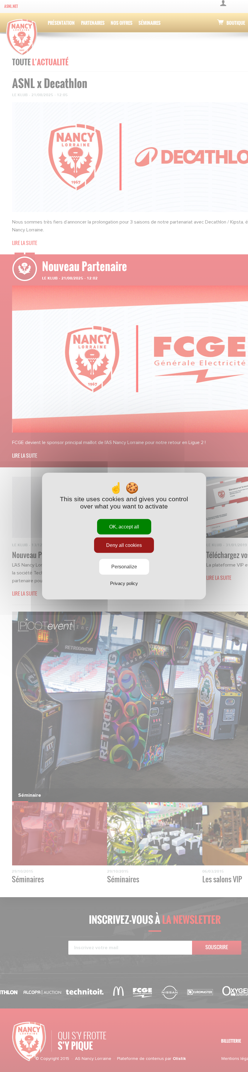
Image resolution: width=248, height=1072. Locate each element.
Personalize (124, 566)
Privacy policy (124, 583)
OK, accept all (124, 526)
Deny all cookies (124, 545)
